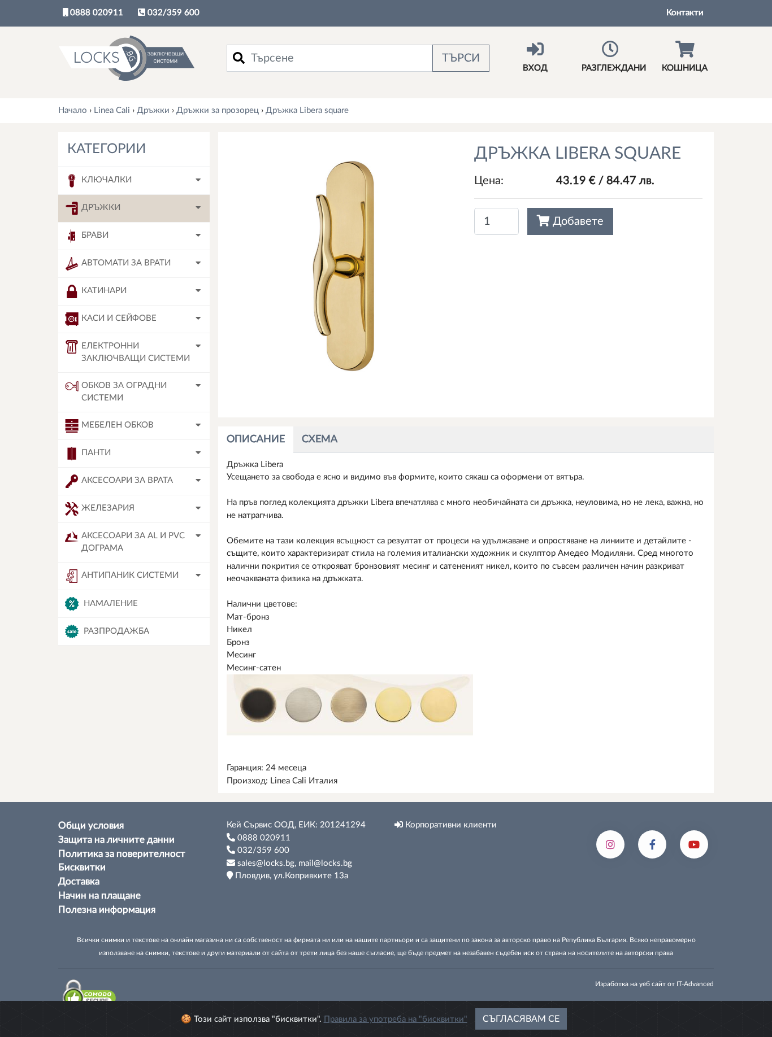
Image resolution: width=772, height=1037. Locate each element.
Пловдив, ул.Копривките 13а (290, 876)
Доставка (78, 881)
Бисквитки (82, 867)
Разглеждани (614, 68)
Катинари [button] (104, 290)
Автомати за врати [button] (126, 263)
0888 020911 (95, 12)
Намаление (109, 603)
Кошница (685, 68)
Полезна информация (106, 909)
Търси (461, 58)
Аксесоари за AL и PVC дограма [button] (133, 542)
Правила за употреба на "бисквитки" (395, 1019)
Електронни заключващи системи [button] (135, 352)
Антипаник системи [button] (130, 575)
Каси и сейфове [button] (119, 318)
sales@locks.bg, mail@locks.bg (293, 863)
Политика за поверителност (121, 854)
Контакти (685, 12)
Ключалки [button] (106, 180)
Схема (319, 439)
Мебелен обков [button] (117, 425)
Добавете (577, 221)
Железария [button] (108, 508)
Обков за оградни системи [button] (124, 392)
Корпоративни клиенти (450, 825)
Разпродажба (115, 630)
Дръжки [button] (100, 207)
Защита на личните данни (116, 839)
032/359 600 (172, 12)
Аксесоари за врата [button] (127, 480)
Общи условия (91, 825)
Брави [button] (95, 235)
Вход (535, 68)
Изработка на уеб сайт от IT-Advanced (654, 984)
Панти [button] (96, 452)
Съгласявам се (521, 1018)
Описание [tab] (256, 439)
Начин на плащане (99, 895)
